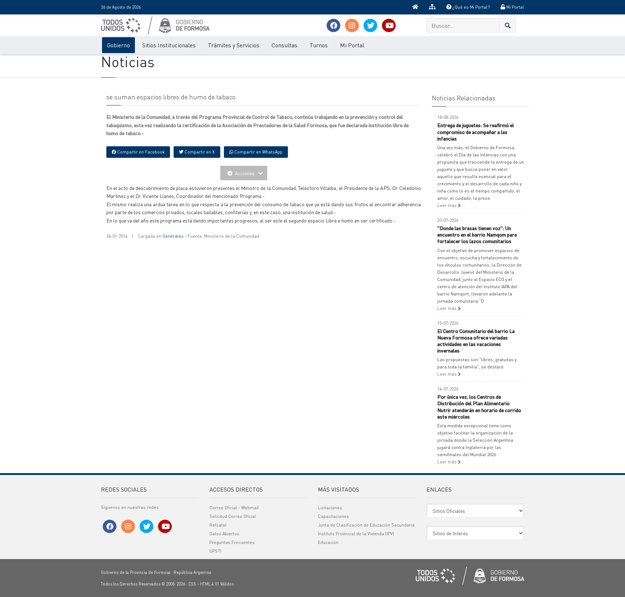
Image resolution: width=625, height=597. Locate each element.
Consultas (284, 45)
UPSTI (215, 551)
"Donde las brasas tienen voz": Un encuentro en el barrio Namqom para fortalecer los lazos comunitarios (477, 234)
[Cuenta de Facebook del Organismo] (333, 25)
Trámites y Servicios (233, 45)
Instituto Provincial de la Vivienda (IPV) (356, 533)
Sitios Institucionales (169, 45)
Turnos (319, 45)
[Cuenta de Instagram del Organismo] (352, 25)
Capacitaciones (333, 516)
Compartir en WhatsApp (257, 152)
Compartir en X (199, 152)
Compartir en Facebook (140, 152)
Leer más (447, 205)
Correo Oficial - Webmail (234, 507)
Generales (173, 236)
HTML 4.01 (209, 584)
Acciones (245, 173)
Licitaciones (330, 507)
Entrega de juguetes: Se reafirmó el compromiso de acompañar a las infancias (475, 131)
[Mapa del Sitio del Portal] (432, 7)
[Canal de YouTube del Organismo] (389, 25)
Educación (328, 542)
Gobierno (118, 45)
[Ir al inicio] (415, 7)
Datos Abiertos (224, 533)
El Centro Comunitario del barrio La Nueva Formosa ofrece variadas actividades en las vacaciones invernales (476, 341)
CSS (192, 584)
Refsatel (218, 525)
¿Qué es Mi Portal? (470, 7)
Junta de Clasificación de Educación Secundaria (366, 525)
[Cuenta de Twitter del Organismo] (370, 25)
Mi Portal (514, 7)
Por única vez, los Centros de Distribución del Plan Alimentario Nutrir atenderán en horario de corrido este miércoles (479, 406)
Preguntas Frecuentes (232, 542)
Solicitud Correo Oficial (232, 516)
